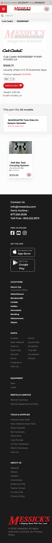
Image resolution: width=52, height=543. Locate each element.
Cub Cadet (7, 21)
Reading (15, 314)
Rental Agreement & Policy (24, 404)
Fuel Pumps (17, 440)
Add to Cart (12, 85)
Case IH (14, 346)
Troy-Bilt (32, 350)
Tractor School (18, 488)
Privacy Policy (18, 496)
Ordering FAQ (18, 484)
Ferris (13, 358)
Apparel (15, 468)
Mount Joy (16, 287)
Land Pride (33, 342)
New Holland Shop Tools (23, 423)
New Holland (17, 342)
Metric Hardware (19, 448)
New (13, 383)
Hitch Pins (16, 436)
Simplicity (33, 346)
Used (13, 387)
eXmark (15, 354)
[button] (47, 9)
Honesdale (16, 310)
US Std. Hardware (20, 444)
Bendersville (17, 298)
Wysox (14, 322)
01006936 (26, 74)
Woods (31, 358)
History (14, 472)
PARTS (14, 333)
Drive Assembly (16, 126)
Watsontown (17, 318)
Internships (16, 480)
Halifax (14, 306)
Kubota (14, 338)
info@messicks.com (23, 206)
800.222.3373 (31, 218)
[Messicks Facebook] (12, 233)
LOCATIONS (17, 282)
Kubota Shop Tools (20, 419)
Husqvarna (16, 362)
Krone (31, 338)
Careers (14, 476)
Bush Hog (16, 350)
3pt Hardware (18, 432)
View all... (15, 366)
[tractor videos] (19, 233)
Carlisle (14, 302)
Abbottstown (17, 294)
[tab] (5, 114)
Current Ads (17, 492)
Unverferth (33, 354)
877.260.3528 (19, 214)
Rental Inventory (19, 400)
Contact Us (26, 531)
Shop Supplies (18, 427)
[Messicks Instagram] (25, 233)
